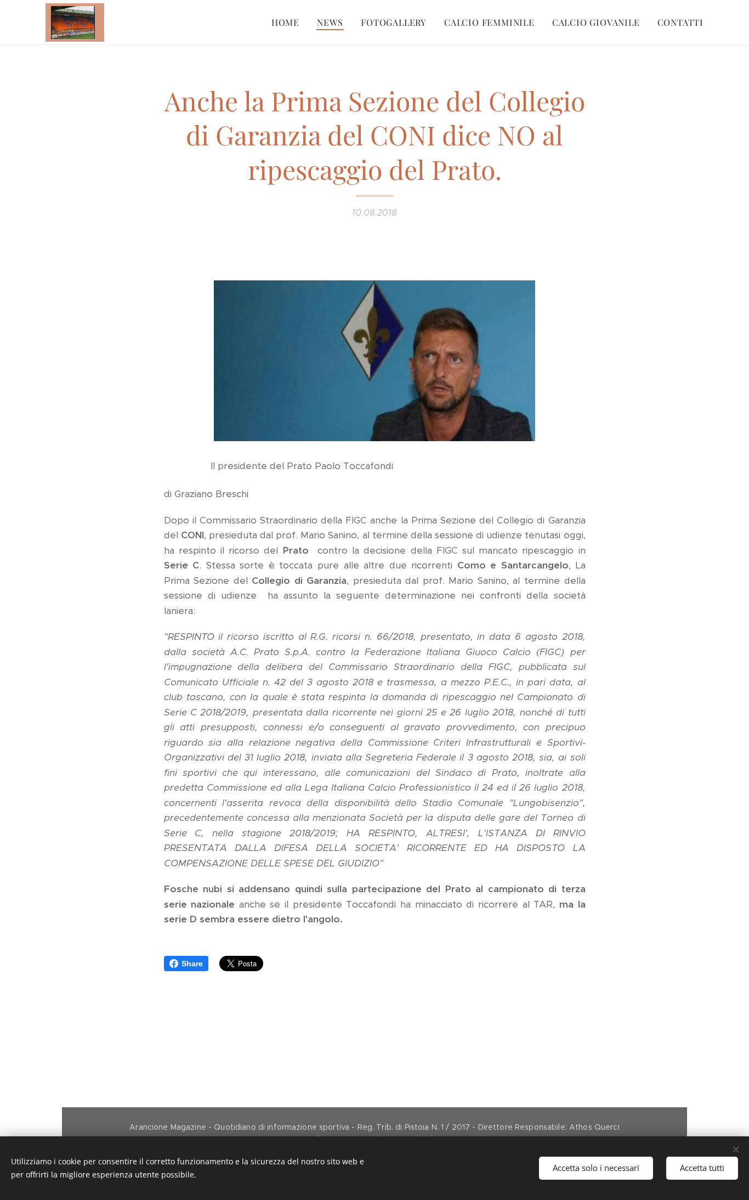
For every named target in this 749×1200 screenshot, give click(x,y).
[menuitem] (288, 22)
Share (192, 963)
